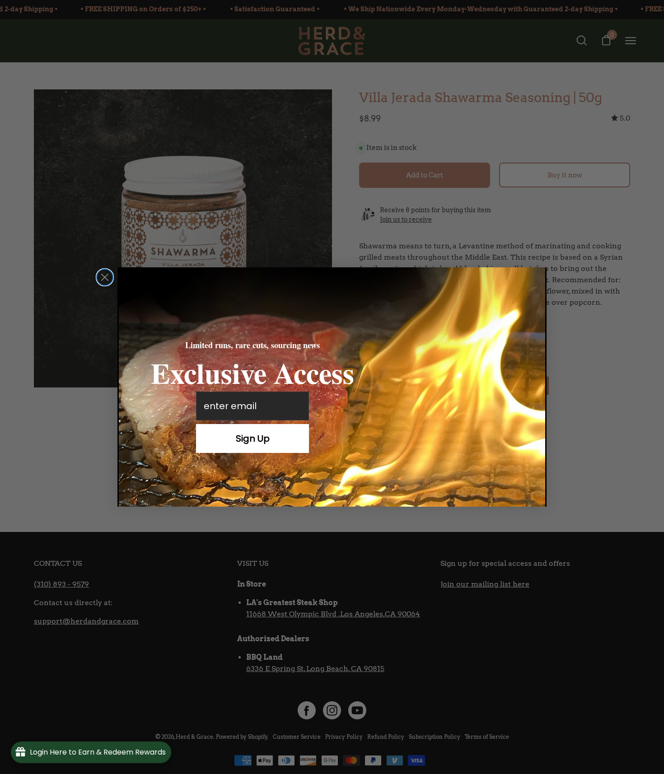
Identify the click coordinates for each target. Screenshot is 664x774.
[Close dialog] (105, 277)
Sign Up (253, 438)
